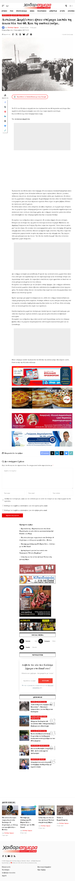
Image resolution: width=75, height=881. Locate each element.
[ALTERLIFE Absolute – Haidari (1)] (37, 624)
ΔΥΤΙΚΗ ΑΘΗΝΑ (24, 15)
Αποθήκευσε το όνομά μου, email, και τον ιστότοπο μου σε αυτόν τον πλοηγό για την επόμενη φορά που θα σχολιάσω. (37, 500)
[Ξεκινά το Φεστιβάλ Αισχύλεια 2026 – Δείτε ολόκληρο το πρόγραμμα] (24, 750)
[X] (5, 856)
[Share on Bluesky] (23, 34)
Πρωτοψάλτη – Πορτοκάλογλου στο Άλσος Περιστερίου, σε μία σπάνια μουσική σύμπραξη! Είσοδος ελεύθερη (36, 531)
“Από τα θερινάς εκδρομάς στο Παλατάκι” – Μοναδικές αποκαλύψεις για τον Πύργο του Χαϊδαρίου (42, 708)
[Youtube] (28, 647)
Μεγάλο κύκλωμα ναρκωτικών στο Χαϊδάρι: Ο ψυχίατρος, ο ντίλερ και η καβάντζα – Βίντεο (10, 823)
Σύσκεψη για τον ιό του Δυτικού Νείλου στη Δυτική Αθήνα (46, 820)
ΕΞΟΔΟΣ (42, 759)
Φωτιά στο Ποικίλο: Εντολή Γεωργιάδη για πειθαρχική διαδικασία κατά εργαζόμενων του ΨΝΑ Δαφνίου (43, 737)
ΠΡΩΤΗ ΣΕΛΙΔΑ (7, 15)
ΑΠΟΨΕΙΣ (15, 15)
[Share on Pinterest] (5, 111)
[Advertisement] (42, 136)
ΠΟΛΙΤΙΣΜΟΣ (35, 745)
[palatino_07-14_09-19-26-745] (42, 398)
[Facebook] (28, 641)
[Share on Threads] (20, 34)
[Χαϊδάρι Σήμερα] (37, 6)
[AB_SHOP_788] (42, 376)
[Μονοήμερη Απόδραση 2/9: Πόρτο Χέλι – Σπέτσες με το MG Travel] (28, 810)
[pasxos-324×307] (35, 601)
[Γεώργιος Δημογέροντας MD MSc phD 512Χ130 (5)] (42, 438)
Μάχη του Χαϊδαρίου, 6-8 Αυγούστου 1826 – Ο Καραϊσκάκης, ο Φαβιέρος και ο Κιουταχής (43, 723)
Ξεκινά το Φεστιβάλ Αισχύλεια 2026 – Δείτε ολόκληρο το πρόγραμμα (42, 750)
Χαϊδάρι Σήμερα (13, 27)
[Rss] (14, 856)
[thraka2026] (37, 569)
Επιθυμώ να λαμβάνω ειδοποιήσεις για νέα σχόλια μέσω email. (26, 506)
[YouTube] (8, 856)
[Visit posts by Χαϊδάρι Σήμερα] (3, 27)
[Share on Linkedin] (5, 116)
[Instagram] (47, 641)
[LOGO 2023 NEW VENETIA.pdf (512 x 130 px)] (42, 420)
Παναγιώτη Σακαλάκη (31, 862)
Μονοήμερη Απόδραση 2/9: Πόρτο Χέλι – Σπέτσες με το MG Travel (27, 822)
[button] (3, 5)
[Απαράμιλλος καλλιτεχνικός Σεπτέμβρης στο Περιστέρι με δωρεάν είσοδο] (24, 763)
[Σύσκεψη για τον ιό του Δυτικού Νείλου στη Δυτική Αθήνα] (46, 810)
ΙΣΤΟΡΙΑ (33, 702)
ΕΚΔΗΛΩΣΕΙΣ (35, 759)
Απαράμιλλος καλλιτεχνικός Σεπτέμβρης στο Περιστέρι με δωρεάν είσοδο (41, 764)
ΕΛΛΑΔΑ (33, 731)
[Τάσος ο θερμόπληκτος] (65, 810)
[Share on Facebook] (13, 34)
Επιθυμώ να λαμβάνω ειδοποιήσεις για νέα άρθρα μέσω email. (25, 510)
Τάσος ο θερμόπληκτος (62, 818)
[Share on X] (16, 34)
